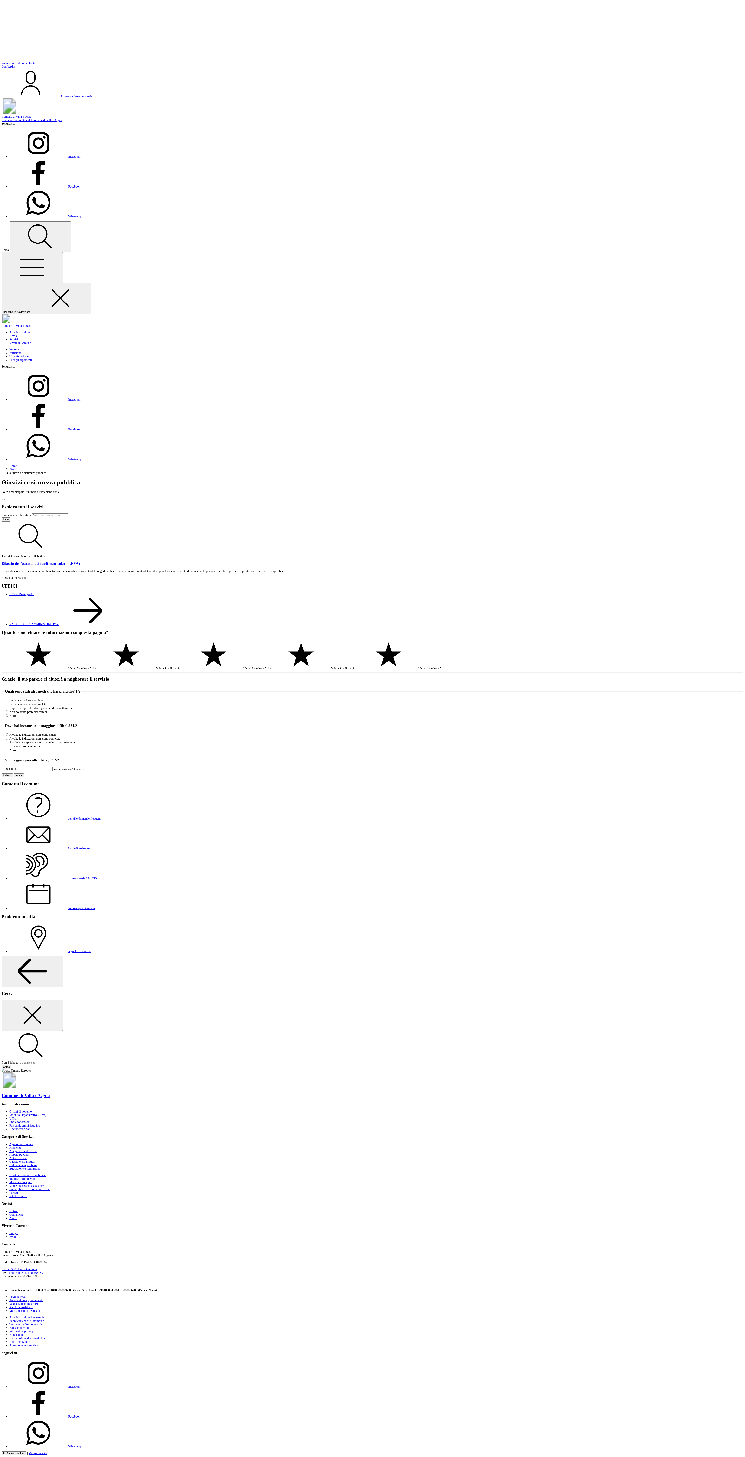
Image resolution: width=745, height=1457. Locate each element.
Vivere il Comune (20, 342)
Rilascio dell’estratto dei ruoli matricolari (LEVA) (41, 564)
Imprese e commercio (22, 1178)
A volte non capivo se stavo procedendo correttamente (42, 742)
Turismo (14, 1192)
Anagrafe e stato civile (23, 1151)
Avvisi (13, 1218)
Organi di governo (20, 1111)
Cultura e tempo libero (23, 1165)
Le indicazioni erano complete (28, 704)
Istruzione (15, 353)
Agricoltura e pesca (21, 1144)
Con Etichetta (10, 1062)
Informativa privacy (21, 1331)
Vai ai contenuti (11, 63)
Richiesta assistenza (21, 1307)
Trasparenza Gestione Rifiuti (26, 1324)
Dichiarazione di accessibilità (27, 1338)
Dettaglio (10, 768)
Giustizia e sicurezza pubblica (27, 1175)
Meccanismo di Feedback (25, 1310)
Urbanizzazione (19, 356)
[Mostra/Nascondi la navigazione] (32, 267)
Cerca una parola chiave (16, 515)
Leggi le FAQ (17, 1296)
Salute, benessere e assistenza (27, 1185)
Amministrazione (19, 332)
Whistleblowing (19, 1327)
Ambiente (15, 1147)
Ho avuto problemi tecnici (25, 746)
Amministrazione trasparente (26, 1317)
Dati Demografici (20, 1341)
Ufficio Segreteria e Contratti (19, 1269)
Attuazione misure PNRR (25, 1345)
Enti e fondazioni (19, 1122)
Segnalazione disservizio (24, 1303)
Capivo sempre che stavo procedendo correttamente (41, 708)
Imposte (14, 349)
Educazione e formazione (24, 1168)
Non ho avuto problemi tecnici (28, 712)
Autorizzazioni (18, 1158)
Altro (12, 715)
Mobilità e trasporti (20, 1182)
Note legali (16, 1334)
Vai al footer (28, 63)
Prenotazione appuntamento (26, 1300)
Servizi (13, 339)
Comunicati (16, 1214)
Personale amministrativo (24, 1125)
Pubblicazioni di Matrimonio (26, 1320)
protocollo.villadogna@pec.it (26, 1272)
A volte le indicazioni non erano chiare (32, 734)
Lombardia (8, 66)
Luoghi (13, 1233)
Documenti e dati (19, 1129)
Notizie (13, 1211)
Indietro (7, 775)
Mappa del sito (38, 1453)
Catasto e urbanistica (22, 1161)
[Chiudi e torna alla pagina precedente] (32, 1015)
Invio (6, 519)
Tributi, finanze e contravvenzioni (29, 1189)
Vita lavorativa (18, 1196)
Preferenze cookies (14, 1453)
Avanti (19, 775)
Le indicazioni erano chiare (26, 700)
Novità (13, 335)
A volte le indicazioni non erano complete (34, 738)
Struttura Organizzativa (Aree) (27, 1115)
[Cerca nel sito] (40, 236)
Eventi (13, 1236)
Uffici (12, 1118)
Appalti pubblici (19, 1154)
